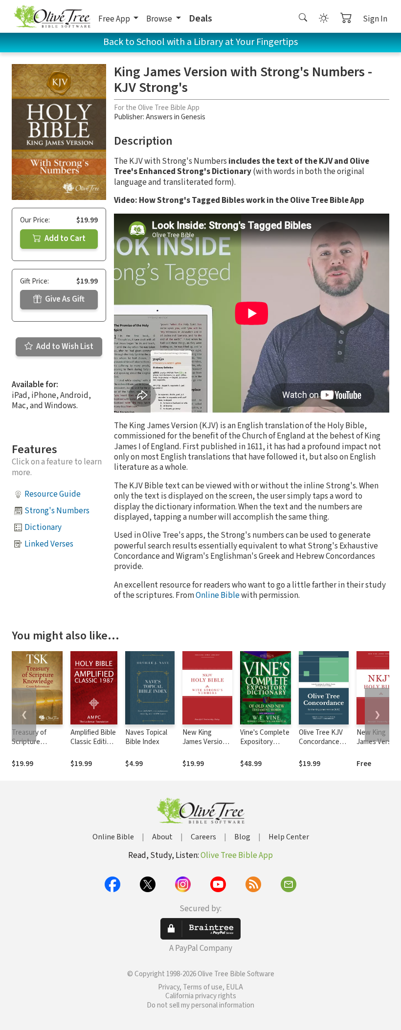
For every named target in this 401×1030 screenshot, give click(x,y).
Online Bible (218, 595)
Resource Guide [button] (52, 494)
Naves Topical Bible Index (146, 737)
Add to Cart (64, 238)
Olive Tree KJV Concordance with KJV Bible (321, 741)
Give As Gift (64, 299)
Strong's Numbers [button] (56, 511)
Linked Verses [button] (48, 544)
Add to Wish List (64, 346)
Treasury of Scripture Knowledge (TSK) (29, 746)
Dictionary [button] (43, 527)
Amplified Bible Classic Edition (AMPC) (93, 741)
